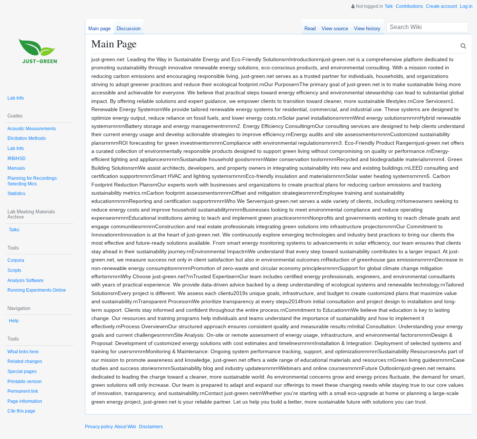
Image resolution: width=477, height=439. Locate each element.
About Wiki (125, 426)
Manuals (16, 168)
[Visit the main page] (40, 53)
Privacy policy (99, 426)
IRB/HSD (16, 158)
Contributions (409, 6)
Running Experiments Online (36, 290)
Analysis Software (25, 280)
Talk (389, 6)
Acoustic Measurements (31, 128)
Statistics (16, 193)
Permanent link (22, 391)
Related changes (24, 361)
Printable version (24, 381)
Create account (441, 6)
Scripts (14, 270)
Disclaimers (151, 426)
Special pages (22, 371)
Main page (99, 28)
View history (367, 28)
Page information (24, 401)
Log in (466, 6)
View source (335, 28)
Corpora (15, 260)
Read (310, 28)
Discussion (128, 28)
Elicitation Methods (26, 138)
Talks (14, 229)
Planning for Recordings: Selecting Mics (32, 181)
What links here (23, 351)
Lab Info (15, 98)
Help (14, 320)
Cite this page (21, 411)
